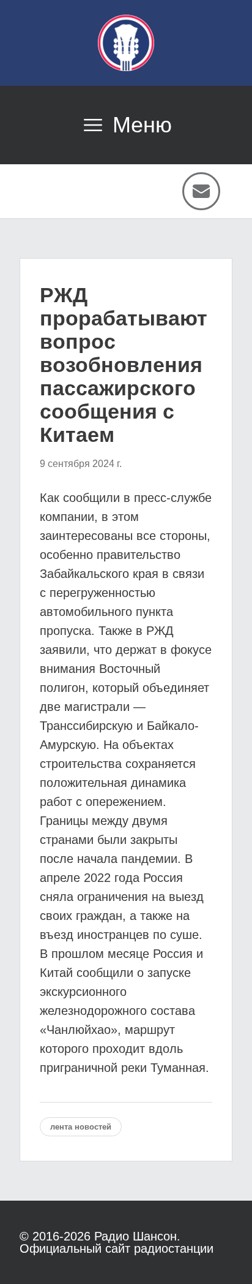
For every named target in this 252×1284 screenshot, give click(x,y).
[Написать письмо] (201, 191)
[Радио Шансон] (126, 43)
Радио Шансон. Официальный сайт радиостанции (116, 1242)
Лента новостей (80, 1126)
